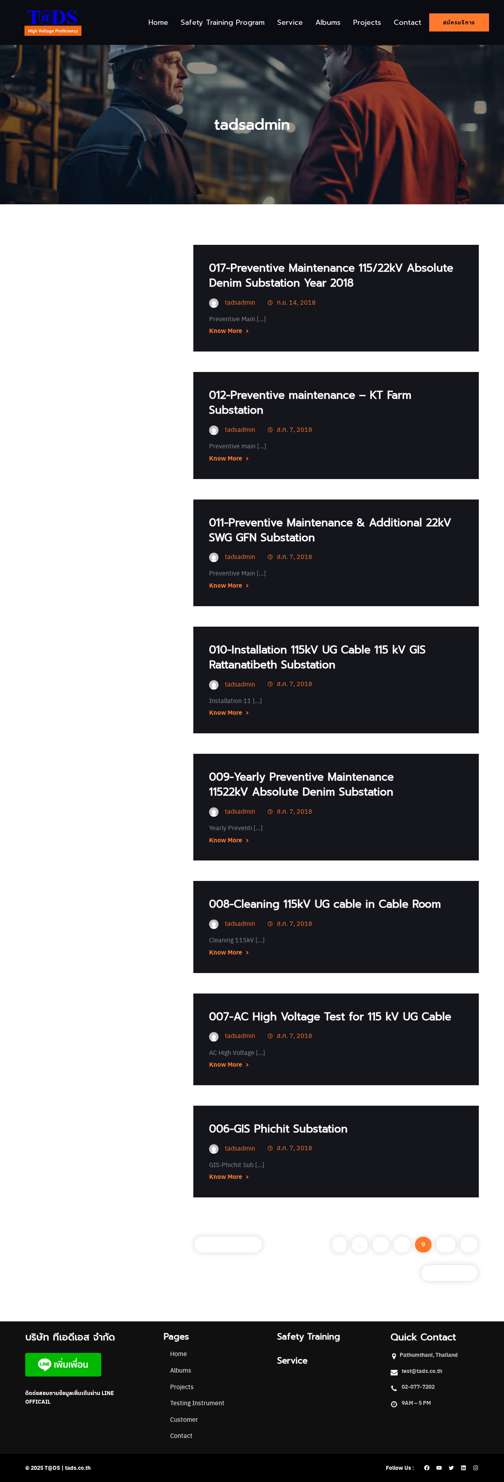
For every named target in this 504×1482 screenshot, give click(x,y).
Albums (180, 1370)
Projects (182, 1386)
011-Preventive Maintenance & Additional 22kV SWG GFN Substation (330, 530)
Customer (184, 1419)
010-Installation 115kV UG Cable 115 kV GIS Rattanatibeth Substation (317, 657)
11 (469, 1244)
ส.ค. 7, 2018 (294, 429)
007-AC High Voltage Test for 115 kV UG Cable (330, 1016)
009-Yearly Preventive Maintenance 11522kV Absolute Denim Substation (301, 784)
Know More (225, 330)
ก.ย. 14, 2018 (296, 302)
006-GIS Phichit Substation (278, 1129)
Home (178, 1353)
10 (446, 1244)
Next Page (449, 1273)
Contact (181, 1435)
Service (292, 1360)
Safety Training (308, 1336)
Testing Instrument (197, 1402)
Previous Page (228, 1244)
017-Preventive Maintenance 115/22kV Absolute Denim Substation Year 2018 (331, 275)
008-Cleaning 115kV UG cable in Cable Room (325, 904)
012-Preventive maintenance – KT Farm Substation (310, 402)
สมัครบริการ (459, 22)
